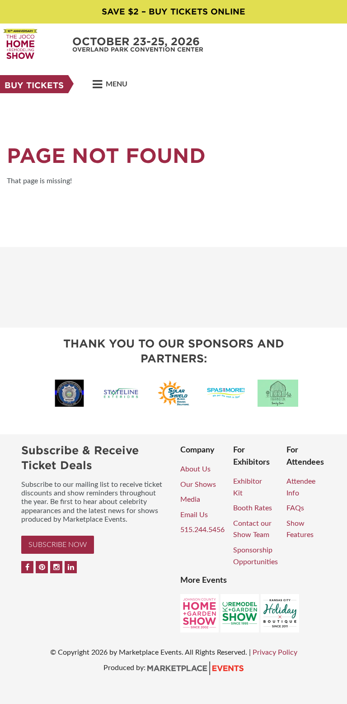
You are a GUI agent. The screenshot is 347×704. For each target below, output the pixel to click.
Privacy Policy (275, 652)
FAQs (295, 508)
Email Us (194, 514)
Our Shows (198, 484)
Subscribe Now (57, 544)
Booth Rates (252, 508)
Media (190, 499)
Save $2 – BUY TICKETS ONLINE (173, 11)
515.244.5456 (202, 529)
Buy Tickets (34, 85)
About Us (195, 469)
